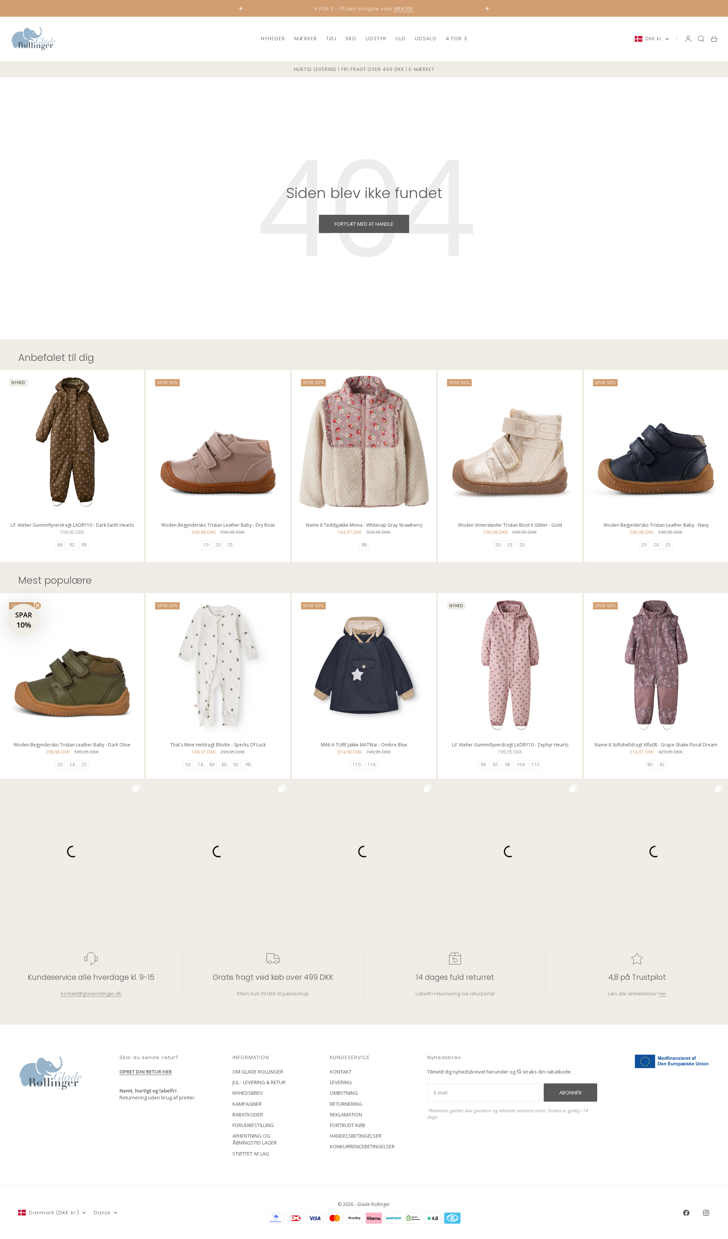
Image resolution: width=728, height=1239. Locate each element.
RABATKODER (247, 1114)
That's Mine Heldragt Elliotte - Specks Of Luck (218, 745)
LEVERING (341, 1082)
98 (84, 545)
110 (357, 764)
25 (230, 545)
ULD (400, 38)
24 (656, 545)
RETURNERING (346, 1103)
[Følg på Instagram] (706, 1213)
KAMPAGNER (247, 1103)
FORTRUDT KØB (347, 1125)
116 (371, 764)
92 (72, 545)
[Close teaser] (37, 605)
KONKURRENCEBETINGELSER (362, 1146)
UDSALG (425, 38)
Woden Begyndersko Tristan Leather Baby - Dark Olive (72, 745)
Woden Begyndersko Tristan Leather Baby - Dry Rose (218, 526)
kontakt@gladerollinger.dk (91, 993)
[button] (23, 620)
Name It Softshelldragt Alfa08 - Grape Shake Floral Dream (656, 745)
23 (510, 545)
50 (188, 764)
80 (212, 764)
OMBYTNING (344, 1092)
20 (218, 545)
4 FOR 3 (456, 38)
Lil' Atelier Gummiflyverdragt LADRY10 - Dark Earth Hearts (72, 526)
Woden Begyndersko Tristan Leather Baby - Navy (656, 526)
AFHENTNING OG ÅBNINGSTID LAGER (254, 1139)
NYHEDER (273, 38)
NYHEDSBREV (247, 1092)
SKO (350, 38)
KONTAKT (340, 1071)
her (662, 993)
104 (521, 764)
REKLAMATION (346, 1114)
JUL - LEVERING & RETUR (259, 1082)
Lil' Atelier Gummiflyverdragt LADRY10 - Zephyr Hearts (510, 745)
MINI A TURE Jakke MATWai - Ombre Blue (364, 745)
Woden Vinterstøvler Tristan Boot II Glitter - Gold (510, 526)
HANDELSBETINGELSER (355, 1135)
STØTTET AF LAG (250, 1153)
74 (200, 764)
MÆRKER (305, 38)
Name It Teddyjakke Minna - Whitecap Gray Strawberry (364, 526)
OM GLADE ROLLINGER (257, 1071)
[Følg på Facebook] (686, 1213)
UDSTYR (376, 38)
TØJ (331, 38)
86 (60, 545)
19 (206, 545)
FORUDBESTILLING (253, 1125)
